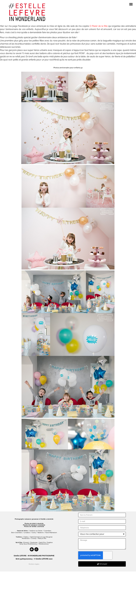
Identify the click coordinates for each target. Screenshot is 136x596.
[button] (131, 4)
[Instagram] (36, 549)
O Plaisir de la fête (98, 26)
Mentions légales (34, 564)
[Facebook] (32, 549)
